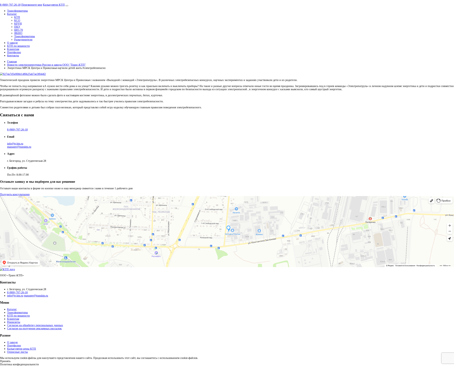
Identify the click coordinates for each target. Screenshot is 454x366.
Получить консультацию (15, 194)
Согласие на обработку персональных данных (35, 325)
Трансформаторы (17, 10)
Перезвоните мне (31, 4)
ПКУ (17, 26)
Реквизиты (13, 322)
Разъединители (23, 39)
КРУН (18, 23)
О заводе (12, 42)
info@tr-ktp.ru (15, 143)
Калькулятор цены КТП (21, 348)
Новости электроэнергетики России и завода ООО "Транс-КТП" (46, 64)
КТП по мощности (18, 45)
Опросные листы (17, 351)
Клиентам (13, 49)
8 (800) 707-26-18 (10, 4)
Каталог (12, 13)
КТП (17, 17)
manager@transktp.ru (19, 146)
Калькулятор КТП (54, 4)
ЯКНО (18, 33)
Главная (12, 61)
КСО (17, 20)
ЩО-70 (18, 29)
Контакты (13, 55)
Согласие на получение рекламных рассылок (34, 328)
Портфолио (14, 52)
